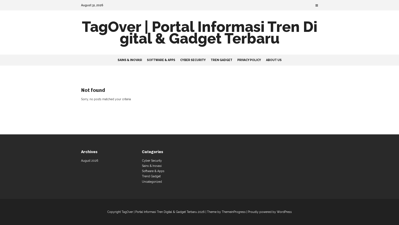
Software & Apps (161, 60)
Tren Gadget (221, 60)
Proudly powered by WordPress (270, 212)
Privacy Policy (249, 60)
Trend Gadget (151, 176)
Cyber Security (193, 60)
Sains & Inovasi (130, 60)
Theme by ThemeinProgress (226, 212)
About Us (274, 60)
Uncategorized (152, 181)
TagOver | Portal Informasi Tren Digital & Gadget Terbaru (199, 32)
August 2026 (89, 160)
